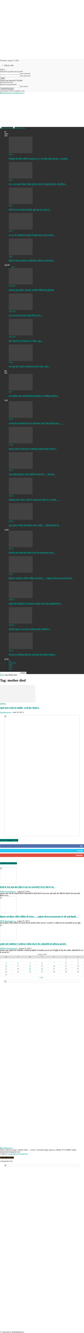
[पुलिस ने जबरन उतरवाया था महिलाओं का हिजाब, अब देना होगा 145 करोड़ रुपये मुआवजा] (21, 254)
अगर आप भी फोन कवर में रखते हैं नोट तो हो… (26, 315)
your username (25, 73)
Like (81, 846)
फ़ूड (10, 661)
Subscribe (79, 855)
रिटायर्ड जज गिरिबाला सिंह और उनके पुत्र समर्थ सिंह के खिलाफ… (33, 655)
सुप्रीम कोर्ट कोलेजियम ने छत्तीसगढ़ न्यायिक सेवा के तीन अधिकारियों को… (35, 604)
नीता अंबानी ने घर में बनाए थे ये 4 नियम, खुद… (26, 341)
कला (10, 669)
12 (30, 966)
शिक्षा (5, 371)
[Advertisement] (42, 110)
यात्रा (13, 267)
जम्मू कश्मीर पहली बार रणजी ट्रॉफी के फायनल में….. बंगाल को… (32, 474)
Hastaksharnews (5, 712)
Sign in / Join (8, 65)
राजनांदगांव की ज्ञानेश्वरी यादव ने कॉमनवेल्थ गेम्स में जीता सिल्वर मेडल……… (37, 423)
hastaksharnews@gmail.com (18, 1154)
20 (42, 969)
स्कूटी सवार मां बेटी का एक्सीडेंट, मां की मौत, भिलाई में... (20, 708)
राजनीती (6, 530)
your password (25, 76)
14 (54, 966)
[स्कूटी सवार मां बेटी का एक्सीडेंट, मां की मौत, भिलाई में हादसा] (17, 702)
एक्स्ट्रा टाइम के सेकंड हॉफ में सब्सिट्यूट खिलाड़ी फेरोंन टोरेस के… (33, 449)
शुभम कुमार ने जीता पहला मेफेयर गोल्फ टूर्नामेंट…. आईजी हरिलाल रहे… (35, 525)
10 (6, 966)
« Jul (41, 977)
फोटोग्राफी (12, 663)
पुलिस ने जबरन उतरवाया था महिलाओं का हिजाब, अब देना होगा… (32, 260)
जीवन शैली (7, 265)
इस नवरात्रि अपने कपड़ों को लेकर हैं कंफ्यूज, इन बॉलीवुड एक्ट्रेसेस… (34, 396)
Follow (79, 850)
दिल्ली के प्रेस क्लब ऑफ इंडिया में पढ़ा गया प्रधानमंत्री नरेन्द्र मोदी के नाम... (27, 887)
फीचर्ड (11, 574)
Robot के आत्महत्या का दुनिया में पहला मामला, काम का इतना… (32, 235)
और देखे (6, 659)
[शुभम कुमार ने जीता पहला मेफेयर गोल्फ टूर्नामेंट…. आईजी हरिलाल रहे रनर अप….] (21, 519)
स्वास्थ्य (6, 134)
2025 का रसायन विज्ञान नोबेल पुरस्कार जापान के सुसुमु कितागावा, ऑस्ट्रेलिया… (38, 184)
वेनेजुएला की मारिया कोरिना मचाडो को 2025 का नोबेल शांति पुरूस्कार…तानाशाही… (39, 159)
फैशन (5, 373)
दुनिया (5, 136)
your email (24, 86)
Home (2, 675)
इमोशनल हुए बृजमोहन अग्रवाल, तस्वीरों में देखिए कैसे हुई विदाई (31, 290)
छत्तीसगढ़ (12, 599)
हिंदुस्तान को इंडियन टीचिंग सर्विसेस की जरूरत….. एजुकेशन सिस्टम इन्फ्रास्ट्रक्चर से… (41, 578)
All (10, 267)
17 (6, 969)
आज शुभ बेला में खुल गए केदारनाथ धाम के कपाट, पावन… (29, 366)
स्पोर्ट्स (6, 400)
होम (5, 132)
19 (30, 969)
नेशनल (11, 362)
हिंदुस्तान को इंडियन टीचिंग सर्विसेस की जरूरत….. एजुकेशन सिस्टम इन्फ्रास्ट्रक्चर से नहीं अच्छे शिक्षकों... (38, 917)
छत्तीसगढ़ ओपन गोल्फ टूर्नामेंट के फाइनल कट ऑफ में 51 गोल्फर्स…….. (35, 500)
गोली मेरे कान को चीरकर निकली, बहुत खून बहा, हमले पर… (30, 210)
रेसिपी (10, 665)
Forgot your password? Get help (11, 80)
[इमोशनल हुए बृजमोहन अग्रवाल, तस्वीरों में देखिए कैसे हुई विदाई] (21, 284)
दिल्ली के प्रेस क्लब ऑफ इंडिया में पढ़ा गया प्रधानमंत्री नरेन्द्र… (32, 553)
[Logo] (6, 128)
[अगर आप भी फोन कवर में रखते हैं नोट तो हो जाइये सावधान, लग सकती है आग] (21, 309)
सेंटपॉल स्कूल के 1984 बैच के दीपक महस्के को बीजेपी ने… (30, 629)
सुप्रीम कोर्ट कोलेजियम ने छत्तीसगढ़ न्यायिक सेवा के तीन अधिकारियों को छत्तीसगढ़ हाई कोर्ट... (33, 944)
